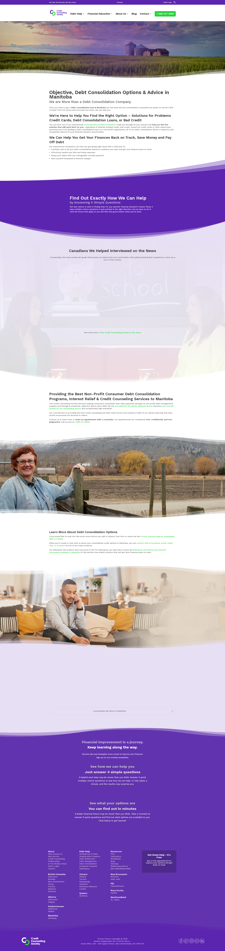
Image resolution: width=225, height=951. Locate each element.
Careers (51, 869)
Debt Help (76, 14)
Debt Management (88, 861)
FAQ (112, 854)
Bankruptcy (84, 869)
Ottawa (82, 877)
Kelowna (52, 891)
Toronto (82, 879)
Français (120, 2)
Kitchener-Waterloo (88, 886)
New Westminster (56, 882)
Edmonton (53, 899)
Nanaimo (52, 889)
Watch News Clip (56, 320)
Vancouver (53, 877)
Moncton (115, 877)
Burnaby (51, 879)
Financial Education (99, 14)
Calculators (116, 856)
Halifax (114, 893)
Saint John (115, 879)
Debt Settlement (87, 859)
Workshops (116, 859)
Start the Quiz (112, 792)
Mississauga (84, 882)
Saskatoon (53, 909)
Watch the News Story (109, 320)
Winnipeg (52, 918)
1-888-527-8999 (165, 14)
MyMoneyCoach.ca (119, 866)
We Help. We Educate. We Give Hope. (62, 2)
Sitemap (114, 864)
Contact (144, 14)
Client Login (167, 2)
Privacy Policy (104, 939)
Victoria (51, 886)
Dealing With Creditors (89, 856)
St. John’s (115, 900)
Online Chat (149, 623)
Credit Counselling (56, 859)
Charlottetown (117, 886)
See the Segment (182, 320)
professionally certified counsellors (100, 125)
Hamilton (83, 884)
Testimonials (54, 861)
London (82, 889)
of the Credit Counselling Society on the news (120, 332)
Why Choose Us (55, 854)
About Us (121, 14)
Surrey (51, 884)
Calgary (51, 902)
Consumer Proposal (88, 866)
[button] (174, 3)
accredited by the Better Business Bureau (134, 406)
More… (128, 941)
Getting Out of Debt (88, 854)
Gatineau (83, 896)
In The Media (54, 864)
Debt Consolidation (88, 864)
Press (64, 864)
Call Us (167, 623)
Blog (134, 14)
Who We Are (53, 856)
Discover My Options (112, 828)
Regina (51, 911)
